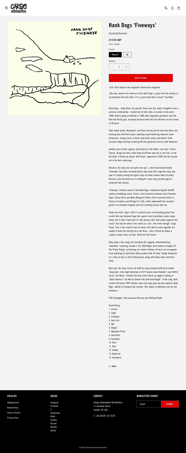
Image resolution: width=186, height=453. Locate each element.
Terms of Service (14, 412)
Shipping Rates (13, 402)
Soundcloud (55, 413)
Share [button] (114, 366)
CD (127, 54)
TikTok (52, 416)
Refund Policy (12, 407)
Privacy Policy (13, 418)
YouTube (53, 420)
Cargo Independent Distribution (96, 447)
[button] (6, 8)
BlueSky (53, 427)
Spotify (53, 430)
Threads (53, 423)
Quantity (112, 61)
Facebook (54, 406)
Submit (169, 404)
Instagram (54, 402)
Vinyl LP (115, 54)
